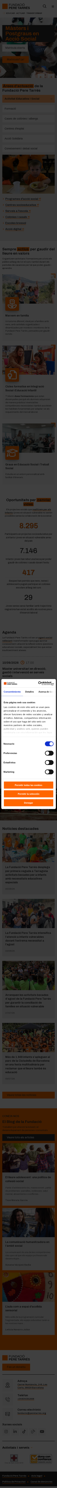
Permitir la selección (28, 794)
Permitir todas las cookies (28, 785)
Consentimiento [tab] (12, 691)
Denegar (28, 802)
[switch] (49, 753)
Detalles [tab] (29, 691)
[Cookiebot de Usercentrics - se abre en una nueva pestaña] (41, 683)
